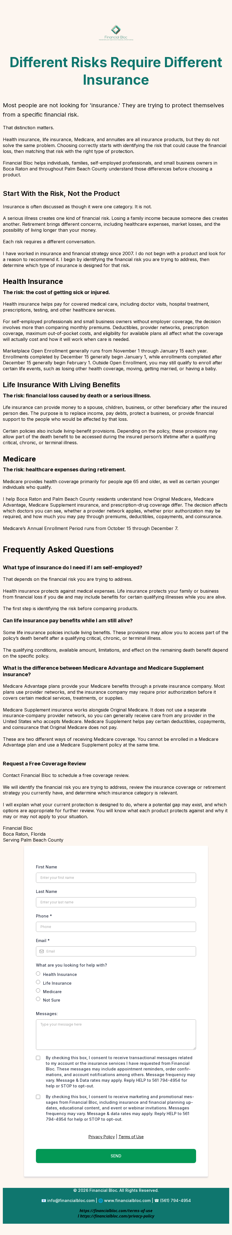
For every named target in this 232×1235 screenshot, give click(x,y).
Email (43, 940)
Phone (44, 916)
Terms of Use (131, 1136)
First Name (46, 866)
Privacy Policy (102, 1136)
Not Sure (51, 1000)
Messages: (47, 1013)
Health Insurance (60, 974)
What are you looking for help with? (71, 965)
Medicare (52, 991)
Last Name (46, 891)
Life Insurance (57, 983)
